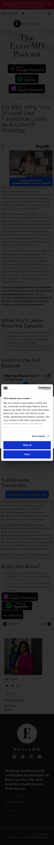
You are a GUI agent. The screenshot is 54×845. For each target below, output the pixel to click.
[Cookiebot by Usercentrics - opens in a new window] (38, 388)
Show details (38, 436)
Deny (27, 454)
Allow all (27, 445)
